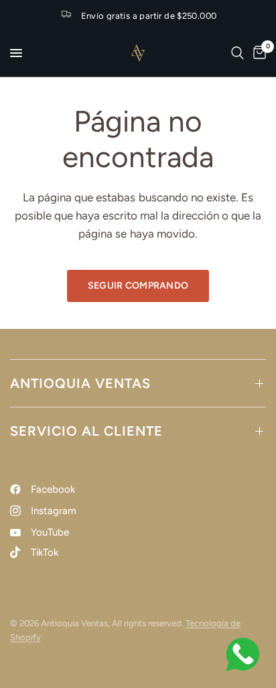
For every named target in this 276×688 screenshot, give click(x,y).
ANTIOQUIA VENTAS (80, 383)
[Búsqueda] (237, 53)
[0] (257, 53)
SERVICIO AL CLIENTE (86, 431)
